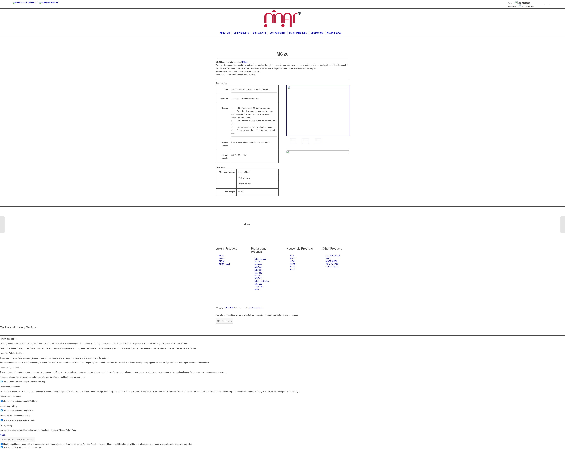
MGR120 (258, 275)
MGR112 (258, 267)
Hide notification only (24, 439)
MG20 (292, 261)
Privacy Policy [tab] (6, 425)
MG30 (292, 269)
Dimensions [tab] (221, 167)
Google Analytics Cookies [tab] (11, 367)
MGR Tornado (260, 258)
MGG (257, 289)
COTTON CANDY (333, 255)
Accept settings (7, 439)
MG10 (292, 258)
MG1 (292, 255)
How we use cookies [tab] (9, 338)
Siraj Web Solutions (255, 308)
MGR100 (258, 261)
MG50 (221, 255)
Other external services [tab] (10, 386)
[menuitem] (225, 33)
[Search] (345, 33)
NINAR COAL (331, 261)
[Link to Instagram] (542, 2)
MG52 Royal (224, 263)
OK (218, 321)
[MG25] (2, 224)
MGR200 (258, 283)
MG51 (221, 258)
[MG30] (562, 224)
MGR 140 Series (262, 281)
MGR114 (258, 270)
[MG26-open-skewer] (317, 110)
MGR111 (258, 264)
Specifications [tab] (222, 83)
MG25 (244, 62)
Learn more (227, 321)
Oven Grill (259, 286)
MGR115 (258, 272)
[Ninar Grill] (282, 19)
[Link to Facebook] (538, 2)
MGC (328, 258)
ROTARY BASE (332, 263)
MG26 (292, 266)
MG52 (221, 261)
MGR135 (258, 278)
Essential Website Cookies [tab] (11, 353)
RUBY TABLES (332, 266)
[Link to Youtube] (547, 2)
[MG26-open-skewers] (305, 141)
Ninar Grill (229, 308)
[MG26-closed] (318, 141)
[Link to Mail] (551, 2)
